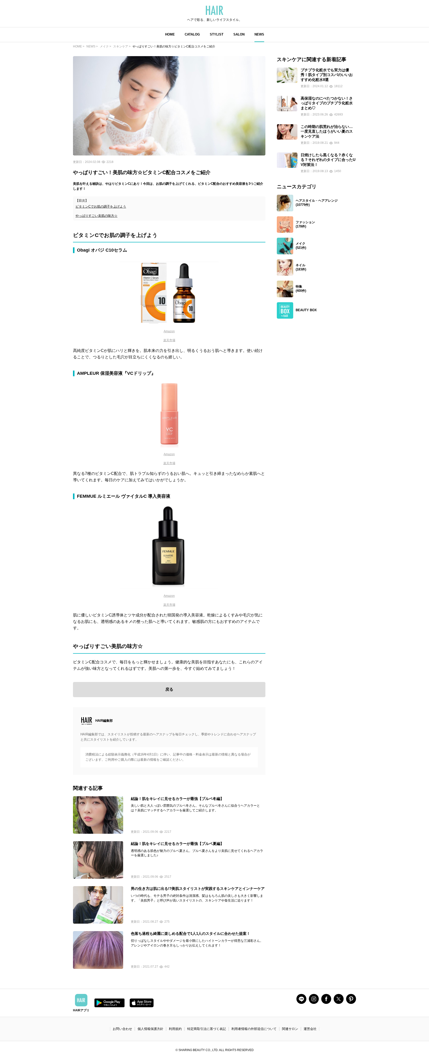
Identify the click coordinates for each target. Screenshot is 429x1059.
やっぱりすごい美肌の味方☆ (96, 216)
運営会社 (310, 1029)
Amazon (169, 331)
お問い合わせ (122, 1029)
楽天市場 (169, 340)
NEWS (259, 34)
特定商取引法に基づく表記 (206, 1029)
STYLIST (216, 34)
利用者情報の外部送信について (254, 1029)
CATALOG (192, 34)
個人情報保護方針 (150, 1029)
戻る (169, 689)
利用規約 (175, 1029)
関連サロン (290, 1029)
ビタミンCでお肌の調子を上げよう (100, 206)
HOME (170, 34)
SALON (239, 34)
